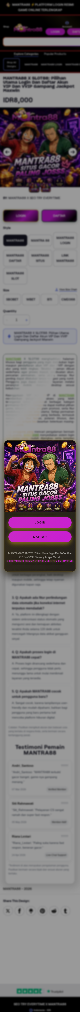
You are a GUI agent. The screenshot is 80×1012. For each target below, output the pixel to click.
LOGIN (40, 522)
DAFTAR (40, 536)
